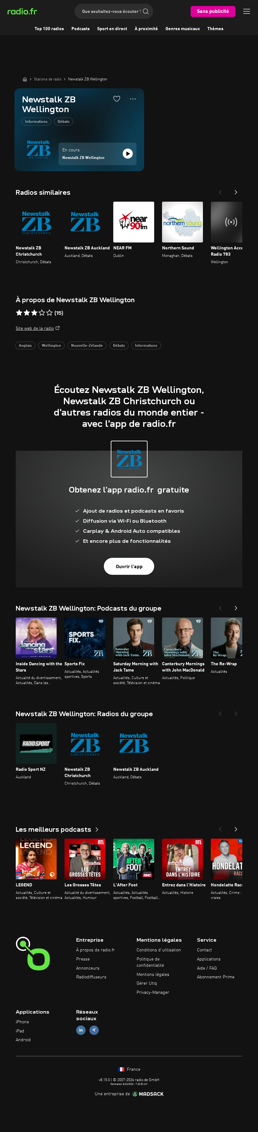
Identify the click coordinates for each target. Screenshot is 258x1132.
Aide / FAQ (207, 968)
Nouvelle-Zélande (87, 346)
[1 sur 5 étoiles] (19, 313)
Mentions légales (153, 974)
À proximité (146, 29)
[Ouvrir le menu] (246, 11)
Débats (64, 122)
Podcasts (80, 29)
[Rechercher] (145, 11)
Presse (83, 959)
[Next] (236, 190)
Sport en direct (112, 29)
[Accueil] (24, 79)
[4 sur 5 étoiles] (42, 313)
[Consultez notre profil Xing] (94, 1030)
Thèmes (215, 29)
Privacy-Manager (153, 992)
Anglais (25, 346)
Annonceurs (87, 968)
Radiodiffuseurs (91, 977)
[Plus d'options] (133, 99)
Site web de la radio (35, 328)
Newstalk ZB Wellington (83, 158)
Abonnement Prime (215, 977)
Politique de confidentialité (150, 962)
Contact (204, 950)
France (133, 1069)
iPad (20, 1031)
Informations (36, 122)
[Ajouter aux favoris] (117, 99)
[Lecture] (128, 154)
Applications (209, 959)
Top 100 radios (49, 29)
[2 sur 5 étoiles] (27, 313)
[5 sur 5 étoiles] (49, 313)
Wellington (51, 346)
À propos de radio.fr (95, 950)
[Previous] (220, 190)
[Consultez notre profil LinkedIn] (80, 1030)
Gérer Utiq (147, 983)
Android (23, 1040)
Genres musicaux (182, 29)
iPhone (22, 1022)
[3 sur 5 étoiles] (34, 313)
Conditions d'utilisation (159, 950)
